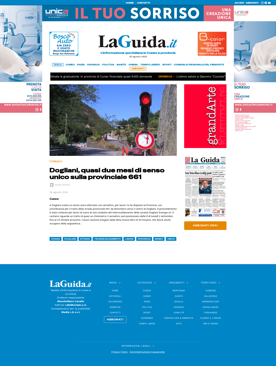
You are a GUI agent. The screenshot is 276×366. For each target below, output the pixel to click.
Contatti (115, 312)
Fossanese (210, 312)
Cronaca (179, 307)
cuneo (70, 64)
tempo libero (150, 64)
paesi (81, 64)
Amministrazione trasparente (147, 352)
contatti (143, 3)
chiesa (133, 64)
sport (167, 64)
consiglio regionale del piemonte (199, 64)
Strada (85, 239)
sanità (121, 64)
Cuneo (147, 296)
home (130, 3)
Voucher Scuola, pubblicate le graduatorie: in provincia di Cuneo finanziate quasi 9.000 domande (73, 76)
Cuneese (211, 290)
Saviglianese (210, 307)
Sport (147, 312)
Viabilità (179, 312)
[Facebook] (265, 3)
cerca (58, 65)
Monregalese (210, 301)
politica (108, 64)
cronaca (93, 64)
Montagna (178, 290)
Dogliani (70, 239)
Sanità (179, 296)
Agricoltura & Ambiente (178, 318)
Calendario (115, 301)
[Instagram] (262, 3)
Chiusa (55, 239)
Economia (147, 318)
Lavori (129, 239)
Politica (147, 307)
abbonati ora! (205, 225)
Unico (171, 239)
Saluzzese (210, 296)
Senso (159, 239)
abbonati (252, 3)
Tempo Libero (147, 323)
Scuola (178, 301)
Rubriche (115, 307)
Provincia (144, 239)
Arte (179, 323)
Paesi (147, 301)
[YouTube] (269, 3)
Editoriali (115, 296)
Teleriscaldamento (107, 239)
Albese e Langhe (210, 318)
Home (115, 290)
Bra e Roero (210, 323)
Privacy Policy (119, 352)
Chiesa (147, 290)
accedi (239, 3)
